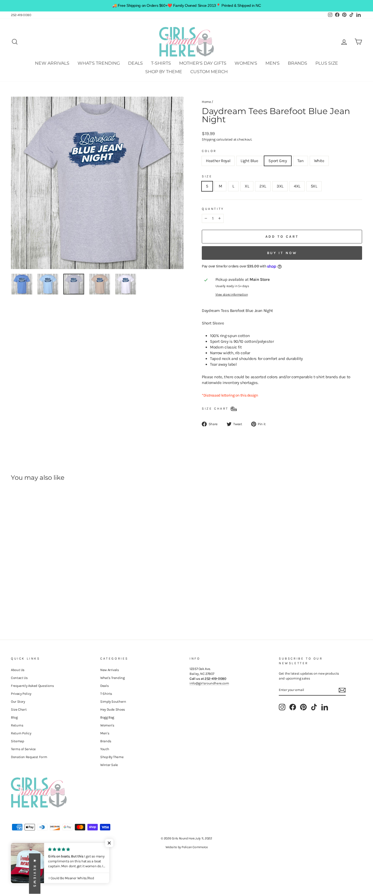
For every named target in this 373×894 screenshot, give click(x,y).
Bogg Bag (107, 717)
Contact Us (19, 678)
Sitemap (17, 741)
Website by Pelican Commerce (186, 847)
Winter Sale (109, 765)
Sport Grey (277, 160)
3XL (280, 186)
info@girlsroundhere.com (209, 683)
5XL (314, 186)
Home (206, 102)
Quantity (213, 209)
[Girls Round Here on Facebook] (292, 707)
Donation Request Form (29, 757)
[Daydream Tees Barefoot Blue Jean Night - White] (44, 600)
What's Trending (99, 63)
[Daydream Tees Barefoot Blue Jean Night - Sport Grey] (29, 600)
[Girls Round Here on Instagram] (282, 707)
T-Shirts (161, 63)
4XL (297, 186)
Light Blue (249, 160)
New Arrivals (52, 63)
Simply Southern (113, 701)
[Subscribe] (342, 690)
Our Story (18, 701)
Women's (246, 63)
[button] (109, 843)
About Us (18, 670)
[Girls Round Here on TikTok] (314, 707)
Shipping (208, 139)
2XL (262, 186)
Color (209, 151)
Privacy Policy (21, 694)
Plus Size (326, 63)
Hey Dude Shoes (112, 709)
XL (247, 186)
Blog (14, 717)
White (319, 160)
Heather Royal (218, 160)
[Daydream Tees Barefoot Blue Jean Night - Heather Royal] (14, 600)
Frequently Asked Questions (32, 686)
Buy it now (282, 253)
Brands (297, 63)
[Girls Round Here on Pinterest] (303, 707)
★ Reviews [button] (35, 873)
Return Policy (21, 733)
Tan (300, 160)
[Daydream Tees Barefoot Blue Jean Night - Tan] (36, 600)
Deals (135, 63)
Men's (272, 63)
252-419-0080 (21, 15)
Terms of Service (23, 749)
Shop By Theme (163, 71)
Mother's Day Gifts (202, 63)
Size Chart (18, 709)
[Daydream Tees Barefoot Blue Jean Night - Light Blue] (22, 600)
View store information (231, 294)
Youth (104, 749)
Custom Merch (209, 71)
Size (207, 176)
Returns (17, 725)
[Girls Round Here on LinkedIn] (324, 707)
